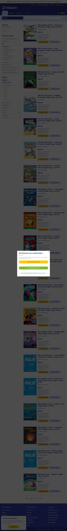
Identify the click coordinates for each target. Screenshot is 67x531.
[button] (48, 252)
